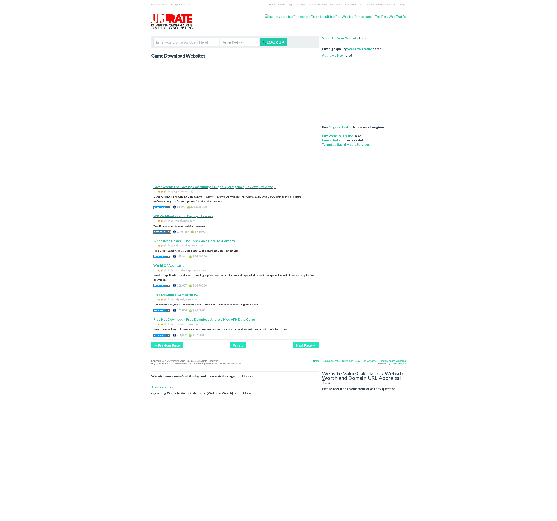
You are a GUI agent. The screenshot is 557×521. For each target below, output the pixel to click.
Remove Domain (374, 4)
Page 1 (238, 345)
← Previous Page (167, 345)
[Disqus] (278, 461)
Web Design (335, 4)
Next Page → (306, 345)
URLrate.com (399, 363)
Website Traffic (359, 49)
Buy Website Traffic (337, 136)
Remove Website (331, 361)
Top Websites (369, 361)
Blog (402, 4)
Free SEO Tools (353, 4)
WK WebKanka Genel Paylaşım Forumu (183, 216)
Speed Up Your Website (340, 38)
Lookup (275, 42)
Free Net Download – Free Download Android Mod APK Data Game (204, 319)
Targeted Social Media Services (346, 144)
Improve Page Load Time (291, 4)
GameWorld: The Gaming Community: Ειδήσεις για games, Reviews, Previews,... (214, 187)
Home (272, 4)
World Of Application (169, 265)
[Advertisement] (235, 154)
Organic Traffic (340, 127)
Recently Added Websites (392, 361)
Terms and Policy (351, 361)
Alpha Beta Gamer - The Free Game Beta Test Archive (194, 241)
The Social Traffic (164, 387)
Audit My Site (332, 55)
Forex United (332, 140)
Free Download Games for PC (175, 295)
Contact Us (391, 4)
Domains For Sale (317, 4)
